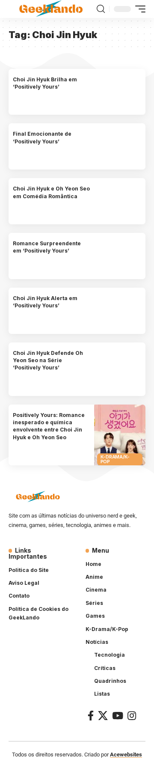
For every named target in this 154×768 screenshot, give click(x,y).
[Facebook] (91, 715)
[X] (103, 715)
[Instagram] (131, 715)
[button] (101, 9)
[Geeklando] (52, 8)
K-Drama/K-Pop (115, 459)
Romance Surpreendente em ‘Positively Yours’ (47, 247)
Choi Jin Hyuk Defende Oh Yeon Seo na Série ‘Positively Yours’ (48, 360)
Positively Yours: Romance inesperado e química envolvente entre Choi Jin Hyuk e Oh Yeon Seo (49, 426)
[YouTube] (117, 715)
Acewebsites (126, 754)
